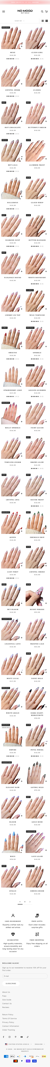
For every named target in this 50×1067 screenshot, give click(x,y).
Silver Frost (37, 500)
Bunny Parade (37, 609)
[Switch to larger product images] (43, 20)
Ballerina (12, 202)
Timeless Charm (13, 462)
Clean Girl (37, 52)
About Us (6, 992)
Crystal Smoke (37, 572)
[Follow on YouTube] (21, 1037)
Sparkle (37, 353)
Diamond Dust (12, 240)
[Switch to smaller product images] (47, 20)
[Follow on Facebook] (3, 1037)
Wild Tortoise (37, 315)
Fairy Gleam (37, 428)
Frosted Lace (37, 644)
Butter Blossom (37, 240)
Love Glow (37, 856)
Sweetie (13, 353)
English (39, 1044)
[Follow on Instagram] (9, 1037)
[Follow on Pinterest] (15, 1037)
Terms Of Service (9, 1018)
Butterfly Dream (37, 127)
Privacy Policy (8, 1022)
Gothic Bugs (37, 787)
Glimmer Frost (37, 165)
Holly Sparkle (12, 428)
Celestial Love (13, 644)
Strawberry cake (13, 390)
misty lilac (13, 678)
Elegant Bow (13, 787)
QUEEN (13, 537)
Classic (37, 90)
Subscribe (11, 983)
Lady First (12, 572)
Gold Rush (37, 822)
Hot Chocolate (13, 127)
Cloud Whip (37, 202)
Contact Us (7, 1003)
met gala (13, 165)
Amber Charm (37, 891)
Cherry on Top (12, 315)
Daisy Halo (37, 678)
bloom (12, 822)
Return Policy (7, 1015)
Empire (12, 750)
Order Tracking (8, 1030)
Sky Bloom (12, 609)
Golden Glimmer (37, 390)
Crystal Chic (13, 500)
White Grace (12, 713)
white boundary (37, 277)
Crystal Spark (12, 90)
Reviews (5, 1007)
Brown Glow (37, 462)
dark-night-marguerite (37, 714)
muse (12, 52)
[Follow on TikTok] (28, 1037)
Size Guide (6, 1000)
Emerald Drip (37, 537)
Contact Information (10, 1026)
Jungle (12, 891)
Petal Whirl (37, 750)
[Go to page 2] (29, 901)
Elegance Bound (12, 277)
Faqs (4, 996)
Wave (12, 856)
